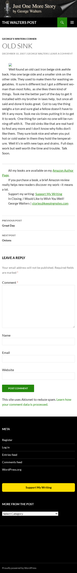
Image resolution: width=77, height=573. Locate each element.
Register (7, 440)
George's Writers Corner (19, 38)
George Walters (37, 53)
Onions (9, 238)
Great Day (12, 223)
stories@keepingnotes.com (50, 203)
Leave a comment (61, 53)
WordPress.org (11, 469)
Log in (6, 447)
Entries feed (9, 454)
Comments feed (12, 462)
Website (8, 370)
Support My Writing (48, 194)
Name (6, 335)
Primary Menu (72, 22)
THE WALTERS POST (19, 22)
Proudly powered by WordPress (19, 568)
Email (6, 352)
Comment (10, 282)
